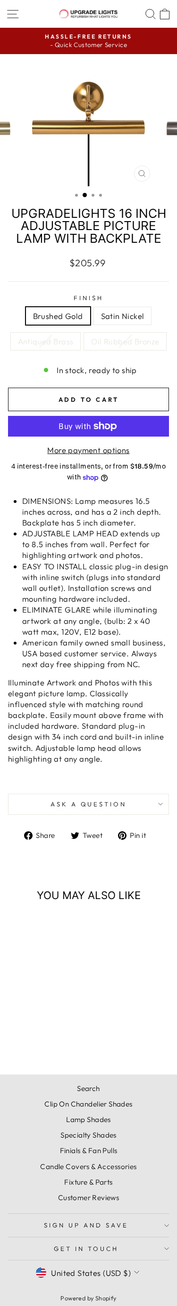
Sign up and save (86, 1225)
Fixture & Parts (88, 1182)
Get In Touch (86, 1248)
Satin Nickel (122, 316)
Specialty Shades (88, 1135)
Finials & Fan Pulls (89, 1150)
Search (88, 1088)
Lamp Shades (88, 1119)
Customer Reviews (88, 1197)
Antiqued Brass (46, 341)
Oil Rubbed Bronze (125, 341)
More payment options (88, 450)
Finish (88, 298)
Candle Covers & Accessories (88, 1166)
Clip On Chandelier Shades (88, 1103)
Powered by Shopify (88, 1298)
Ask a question (89, 804)
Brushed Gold (58, 316)
